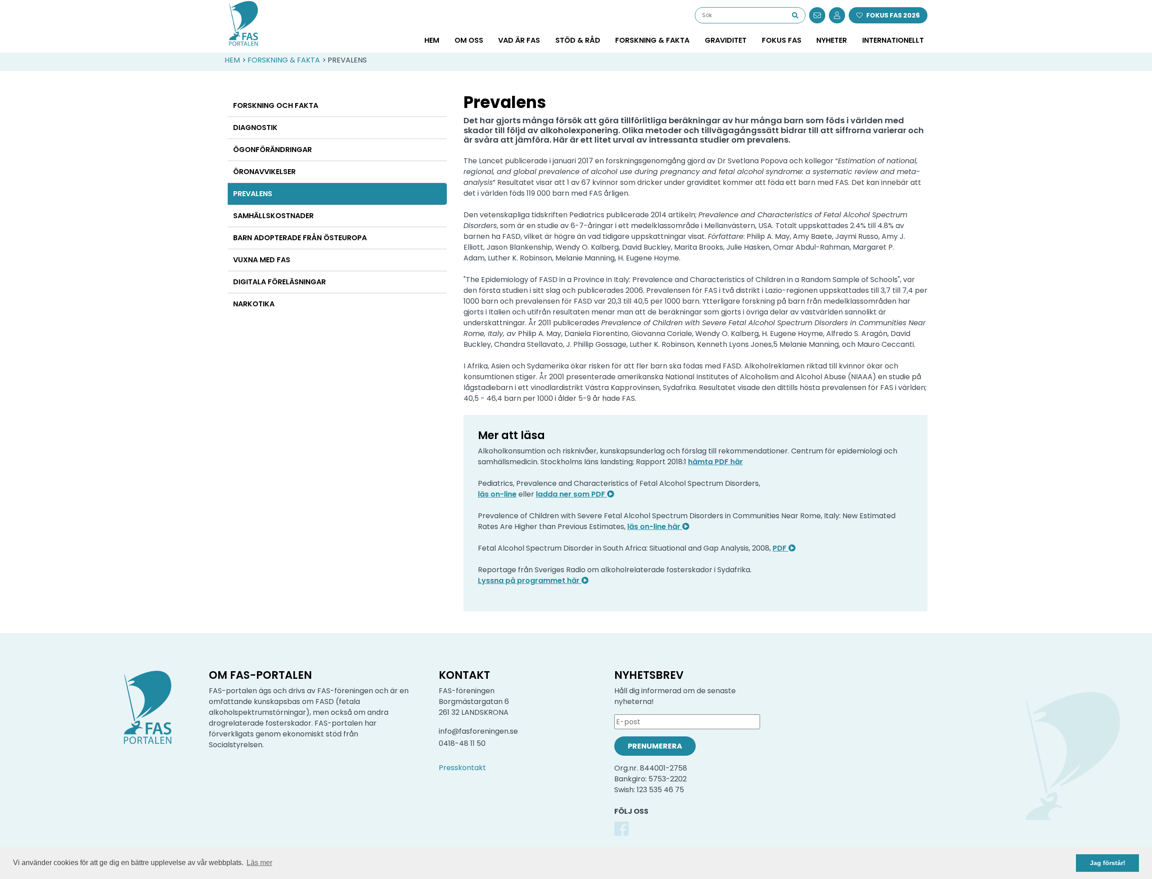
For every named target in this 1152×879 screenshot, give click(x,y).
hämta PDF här (715, 462)
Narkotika (253, 304)
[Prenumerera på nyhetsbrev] (817, 15)
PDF (780, 548)
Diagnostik (255, 127)
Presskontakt (462, 767)
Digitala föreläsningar (279, 282)
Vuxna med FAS (261, 260)
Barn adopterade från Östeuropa (300, 238)
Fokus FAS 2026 (893, 15)
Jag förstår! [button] (1107, 862)
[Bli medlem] (837, 15)
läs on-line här (654, 526)
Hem (431, 40)
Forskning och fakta (275, 105)
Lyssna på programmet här (529, 580)
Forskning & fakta (284, 60)
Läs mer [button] (259, 862)
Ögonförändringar (272, 149)
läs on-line (497, 494)
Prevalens (252, 193)
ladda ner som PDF (571, 494)
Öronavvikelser (264, 171)
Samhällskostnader (273, 216)
